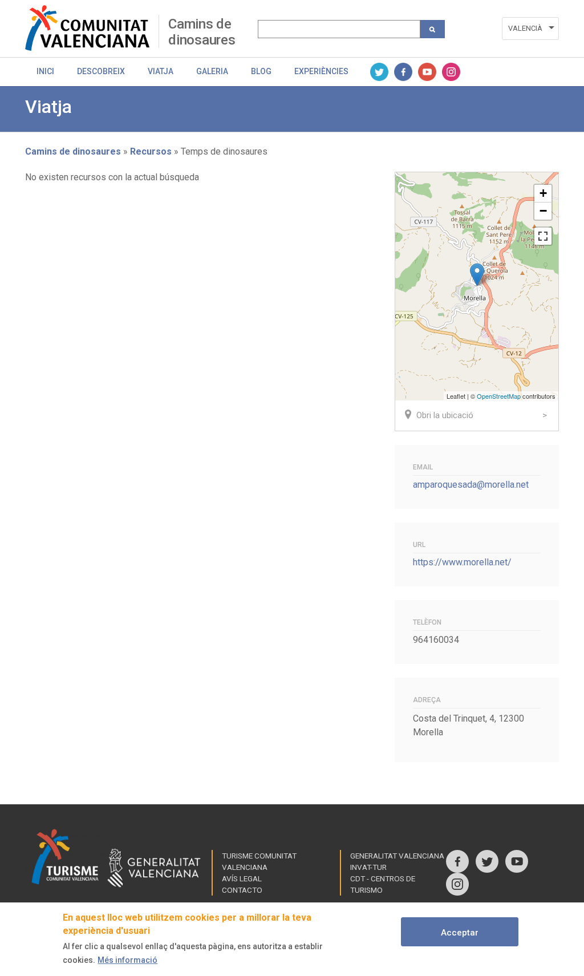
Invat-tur (368, 867)
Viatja (160, 71)
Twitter (379, 72)
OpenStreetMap (499, 395)
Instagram (451, 72)
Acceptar (459, 933)
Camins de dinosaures (202, 31)
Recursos (151, 151)
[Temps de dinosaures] (477, 274)
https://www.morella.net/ (462, 562)
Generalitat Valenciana (397, 855)
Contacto (242, 889)
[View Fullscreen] (542, 236)
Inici (45, 71)
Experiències (321, 71)
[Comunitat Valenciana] (92, 28)
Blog (261, 71)
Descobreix (101, 71)
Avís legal (242, 878)
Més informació (127, 960)
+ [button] (543, 193)
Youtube (427, 72)
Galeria (212, 71)
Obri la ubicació (444, 415)
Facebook (403, 72)
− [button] (543, 211)
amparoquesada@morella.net (471, 484)
